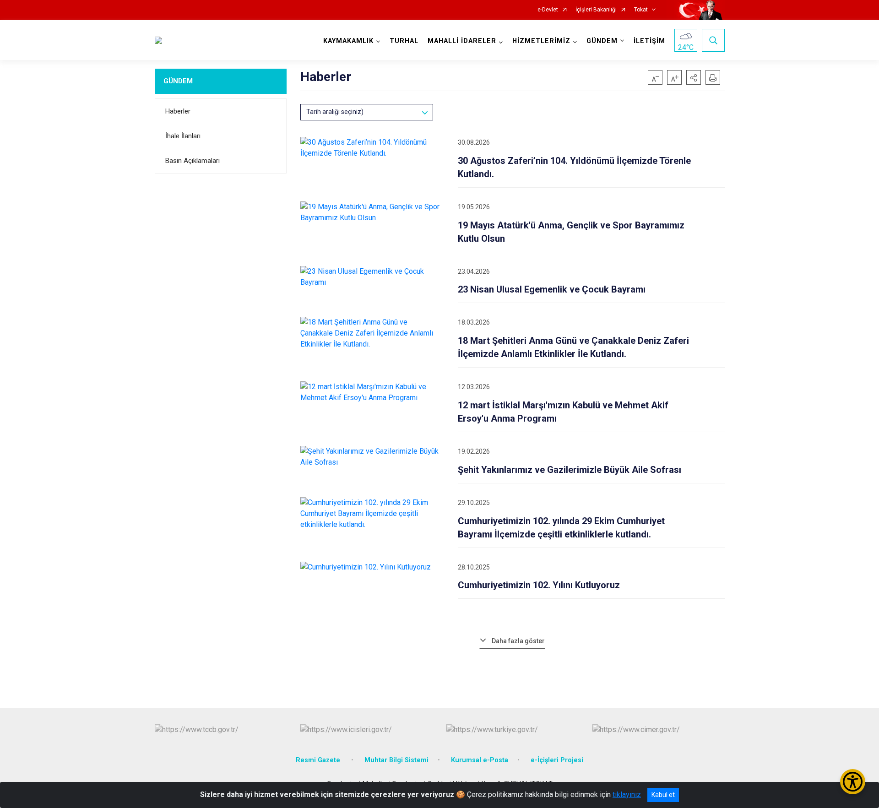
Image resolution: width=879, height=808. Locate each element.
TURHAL (404, 41)
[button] (693, 77)
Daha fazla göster (518, 641)
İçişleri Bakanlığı (596, 10)
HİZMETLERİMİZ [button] (541, 41)
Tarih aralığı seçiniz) (335, 111)
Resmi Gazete (319, 760)
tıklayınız (627, 794)
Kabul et (663, 794)
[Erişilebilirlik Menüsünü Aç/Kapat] (852, 781)
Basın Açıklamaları (192, 161)
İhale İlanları (183, 136)
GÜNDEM (178, 81)
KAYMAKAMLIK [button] (348, 41)
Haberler (177, 111)
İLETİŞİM (649, 41)
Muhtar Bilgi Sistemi (396, 760)
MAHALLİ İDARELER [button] (462, 41)
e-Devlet (547, 10)
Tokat (641, 10)
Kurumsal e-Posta (479, 760)
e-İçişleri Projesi (557, 760)
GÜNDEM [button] (602, 41)
